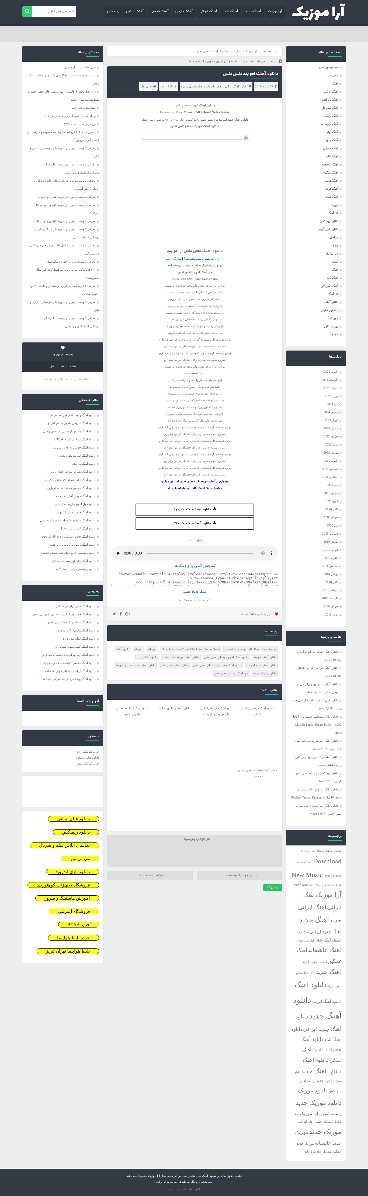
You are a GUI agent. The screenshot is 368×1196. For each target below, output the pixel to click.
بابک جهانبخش (305, 973)
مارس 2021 (331, 493)
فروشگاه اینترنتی (74, 911)
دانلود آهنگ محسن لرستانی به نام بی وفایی (69, 431)
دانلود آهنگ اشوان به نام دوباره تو (317, 651)
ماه (62, 366)
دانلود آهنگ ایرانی (327, 1001)
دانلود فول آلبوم (328, 229)
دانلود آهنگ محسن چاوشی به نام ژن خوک (70, 662)
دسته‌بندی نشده (328, 67)
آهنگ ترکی (331, 115)
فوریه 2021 (331, 501)
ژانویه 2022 (331, 460)
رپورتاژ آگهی (330, 326)
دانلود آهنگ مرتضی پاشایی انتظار (318, 668)
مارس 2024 (331, 412)
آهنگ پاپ (332, 277)
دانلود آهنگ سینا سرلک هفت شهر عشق (71, 622)
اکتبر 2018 (331, 582)
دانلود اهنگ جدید (321, 1071)
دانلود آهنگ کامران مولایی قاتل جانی (73, 471)
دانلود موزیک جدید (319, 1102)
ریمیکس (113, 11)
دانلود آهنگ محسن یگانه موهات (76, 630)
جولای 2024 (330, 387)
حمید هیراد (335, 986)
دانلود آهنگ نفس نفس (174, 665)
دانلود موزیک (313, 1090)
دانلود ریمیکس (329, 221)
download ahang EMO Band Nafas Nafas (250, 649)
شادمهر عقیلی (329, 310)
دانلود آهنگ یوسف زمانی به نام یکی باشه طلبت (67, 679)
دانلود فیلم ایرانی (73, 818)
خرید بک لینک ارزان (87, 751)
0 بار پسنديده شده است (257, 614)
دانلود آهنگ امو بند (265, 657)
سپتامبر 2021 (330, 476)
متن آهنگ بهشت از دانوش (80, 67)
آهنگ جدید (253, 11)
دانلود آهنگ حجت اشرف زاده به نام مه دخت (68, 536)
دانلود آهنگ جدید (147, 657)
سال (52, 366)
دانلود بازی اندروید (72, 871)
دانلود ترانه (316, 1081)
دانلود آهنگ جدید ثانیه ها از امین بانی (73, 447)
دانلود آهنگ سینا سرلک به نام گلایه (75, 439)
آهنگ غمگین (135, 11)
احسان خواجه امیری (314, 961)
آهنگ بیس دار (330, 107)
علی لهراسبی (305, 1121)
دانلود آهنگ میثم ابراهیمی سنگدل (75, 606)
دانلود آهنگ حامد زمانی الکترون (76, 512)
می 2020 (332, 525)
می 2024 (332, 404)
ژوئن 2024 (331, 395)
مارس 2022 (331, 452)
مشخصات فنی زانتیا (84, 107)
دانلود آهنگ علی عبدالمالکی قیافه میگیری (70, 479)
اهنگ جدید (329, 972)
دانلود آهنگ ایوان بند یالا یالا (79, 638)
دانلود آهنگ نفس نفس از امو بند (135, 665)
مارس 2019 (331, 541)
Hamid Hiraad (333, 876)
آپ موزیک (332, 253)
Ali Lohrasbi (308, 851)
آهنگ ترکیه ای (329, 123)
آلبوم (335, 261)
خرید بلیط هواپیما (73, 937)
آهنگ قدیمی (160, 11)
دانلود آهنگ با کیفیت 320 (192, 523)
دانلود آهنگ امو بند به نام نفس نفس (226, 657)
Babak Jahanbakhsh (329, 851)
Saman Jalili (334, 884)
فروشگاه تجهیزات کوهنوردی (63, 885)
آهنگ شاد (231, 11)
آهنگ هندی (331, 196)
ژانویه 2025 (331, 371)
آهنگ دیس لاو (330, 285)
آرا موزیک (275, 11)
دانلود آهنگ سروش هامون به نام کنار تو (72, 423)
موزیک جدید (325, 1131)
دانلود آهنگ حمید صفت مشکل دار (75, 646)
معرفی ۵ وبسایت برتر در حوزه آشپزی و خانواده (66, 196)
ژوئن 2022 (331, 444)
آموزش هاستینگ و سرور (67, 898)
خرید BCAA (78, 924)
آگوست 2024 (330, 379)
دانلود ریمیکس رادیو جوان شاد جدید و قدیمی (68, 552)
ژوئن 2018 (331, 614)
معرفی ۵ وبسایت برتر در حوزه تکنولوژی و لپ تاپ (65, 221)
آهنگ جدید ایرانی (326, 931)
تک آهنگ (333, 213)
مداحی (334, 237)
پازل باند (310, 1151)
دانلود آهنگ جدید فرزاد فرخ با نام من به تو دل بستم (64, 614)
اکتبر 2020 (331, 509)
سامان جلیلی (322, 1121)
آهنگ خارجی (184, 11)
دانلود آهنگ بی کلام (84, 463)
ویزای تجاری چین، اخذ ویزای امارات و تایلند (69, 115)
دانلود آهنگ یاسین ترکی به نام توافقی (73, 544)
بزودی (334, 204)
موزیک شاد (324, 1151)
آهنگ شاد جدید (306, 940)
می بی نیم (80, 858)
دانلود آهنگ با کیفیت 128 (192, 510)
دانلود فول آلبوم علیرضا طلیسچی (75, 504)
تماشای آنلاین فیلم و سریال (64, 845)
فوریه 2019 (331, 549)
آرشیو (334, 75)
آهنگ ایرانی (208, 11)
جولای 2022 (330, 436)
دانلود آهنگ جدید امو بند (261, 665)
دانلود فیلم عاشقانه (87, 757)
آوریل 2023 (331, 420)
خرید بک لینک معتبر (87, 763)
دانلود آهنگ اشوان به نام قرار (78, 528)
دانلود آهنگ (331, 302)
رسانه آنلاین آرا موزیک (321, 1113)
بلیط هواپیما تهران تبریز (68, 951)
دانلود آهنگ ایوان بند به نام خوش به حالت (70, 670)
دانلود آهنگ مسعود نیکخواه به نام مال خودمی (68, 520)
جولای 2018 (330, 606)
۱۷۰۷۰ (334, 334)
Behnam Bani (304, 862)
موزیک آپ (332, 318)
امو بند (223, 119)
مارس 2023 (331, 428)
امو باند (152, 649)
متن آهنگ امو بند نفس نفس (231, 673)
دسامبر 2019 (330, 533)
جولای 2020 (330, 517)
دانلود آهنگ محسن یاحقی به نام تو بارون (71, 488)
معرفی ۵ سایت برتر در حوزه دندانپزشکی (71, 261)
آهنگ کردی (331, 188)
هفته (73, 366)
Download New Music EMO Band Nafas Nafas (191, 649)
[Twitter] (114, 614)
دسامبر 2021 (330, 468)
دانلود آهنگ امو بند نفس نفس (250, 74)
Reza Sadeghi (317, 884)
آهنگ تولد (332, 132)
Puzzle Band (300, 885)
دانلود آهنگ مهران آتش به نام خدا (75, 496)
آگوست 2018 (330, 598)
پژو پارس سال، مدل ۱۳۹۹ (79, 123)
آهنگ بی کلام (330, 99)
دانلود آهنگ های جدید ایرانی (184, 1189)
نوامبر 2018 (331, 574)
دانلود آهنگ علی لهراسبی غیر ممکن (74, 560)
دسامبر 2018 (330, 566)
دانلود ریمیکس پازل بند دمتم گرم (76, 568)
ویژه (335, 245)
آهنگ (335, 83)
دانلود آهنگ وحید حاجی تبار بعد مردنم (73, 415)
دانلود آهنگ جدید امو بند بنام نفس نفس (217, 665)
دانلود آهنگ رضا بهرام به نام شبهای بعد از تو (69, 654)
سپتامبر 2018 (330, 590)
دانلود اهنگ (315, 1060)
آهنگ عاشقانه (329, 164)
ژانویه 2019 (331, 557)
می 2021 (332, 485)
